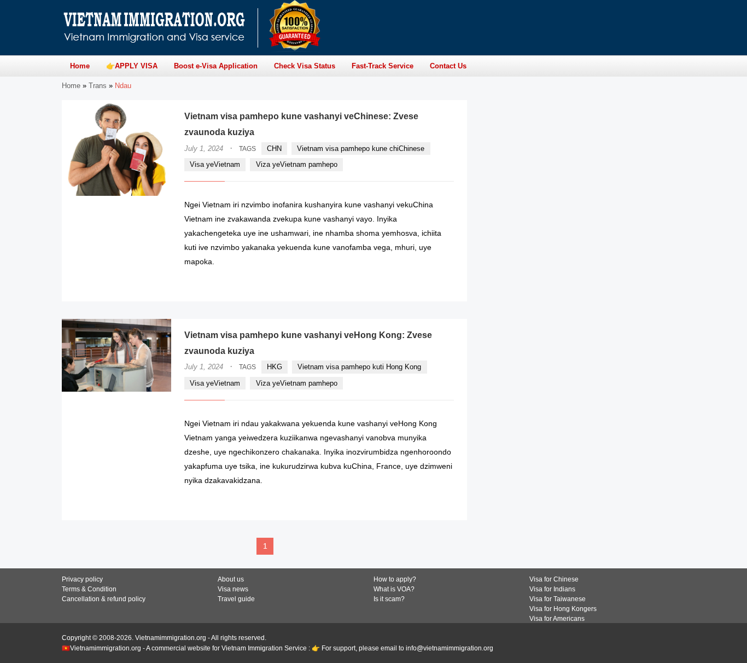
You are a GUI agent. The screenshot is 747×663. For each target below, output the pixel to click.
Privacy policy (82, 579)
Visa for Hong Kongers (563, 609)
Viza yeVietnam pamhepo (296, 164)
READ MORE (421, 282)
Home (71, 86)
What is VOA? (394, 589)
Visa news (233, 589)
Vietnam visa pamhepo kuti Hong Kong (359, 367)
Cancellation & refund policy (103, 599)
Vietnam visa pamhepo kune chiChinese (360, 148)
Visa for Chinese (554, 579)
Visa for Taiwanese (557, 599)
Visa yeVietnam (215, 164)
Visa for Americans (557, 619)
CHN (274, 148)
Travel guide (236, 599)
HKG (274, 367)
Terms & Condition (89, 589)
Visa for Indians (552, 589)
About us (231, 579)
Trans (98, 86)
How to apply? (395, 579)
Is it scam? (389, 599)
